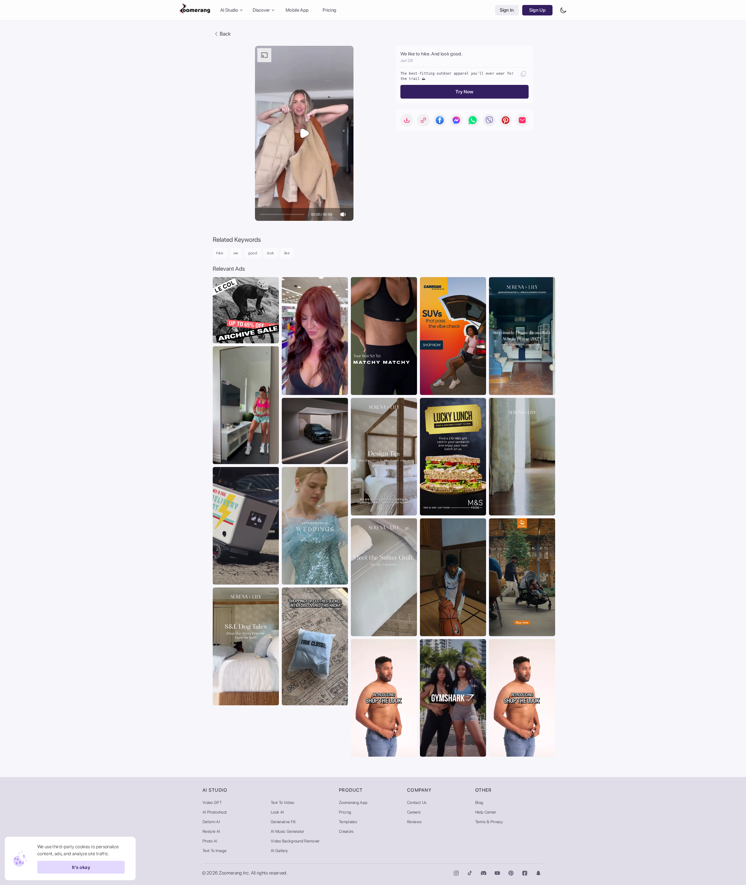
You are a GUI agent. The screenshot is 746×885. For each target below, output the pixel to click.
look (271, 253)
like (287, 253)
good (252, 253)
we (235, 253)
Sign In (507, 10)
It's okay (81, 867)
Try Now (464, 92)
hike (220, 253)
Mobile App (297, 10)
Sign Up (537, 10)
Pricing (329, 10)
